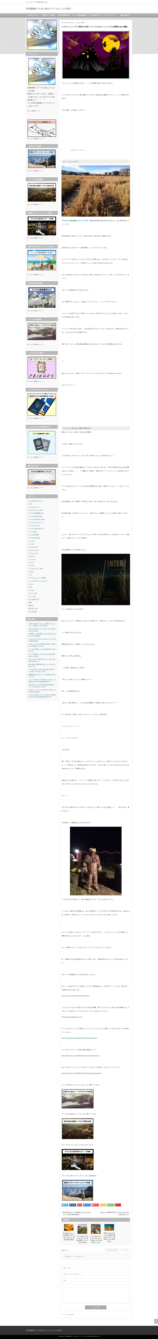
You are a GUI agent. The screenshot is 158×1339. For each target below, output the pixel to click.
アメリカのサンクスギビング (36, 522)
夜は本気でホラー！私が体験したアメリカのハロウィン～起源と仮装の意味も (77, 1213)
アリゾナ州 (31, 540)
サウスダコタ (31, 559)
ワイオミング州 (32, 593)
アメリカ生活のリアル (94, 15)
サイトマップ (109, 15)
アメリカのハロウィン (67, 22)
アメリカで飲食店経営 (79, 15)
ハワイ (30, 574)
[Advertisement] (103, 136)
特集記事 (30, 605)
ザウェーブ (31, 562)
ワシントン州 (31, 596)
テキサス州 (31, 565)
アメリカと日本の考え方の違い (36, 519)
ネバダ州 (30, 571)
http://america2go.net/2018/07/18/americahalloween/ (79, 1038)
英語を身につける (33, 608)
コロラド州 (31, 556)
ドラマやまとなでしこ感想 (35, 568)
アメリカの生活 (32, 531)
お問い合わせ (124, 15)
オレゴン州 (31, 543)
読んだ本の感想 (32, 611)
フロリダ (30, 584)
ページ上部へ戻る (156, 1321)
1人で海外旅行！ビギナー (35, 500)
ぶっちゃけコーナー (33, 507)
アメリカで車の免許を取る (35, 516)
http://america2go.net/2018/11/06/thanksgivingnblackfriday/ (81, 1073)
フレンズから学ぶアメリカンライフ (37, 580)
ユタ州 (30, 587)
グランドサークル (33, 553)
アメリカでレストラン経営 (35, 510)
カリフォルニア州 (33, 547)
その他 (30, 503)
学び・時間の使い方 (33, 599)
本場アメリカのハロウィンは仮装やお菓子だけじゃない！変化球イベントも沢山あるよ (109, 1237)
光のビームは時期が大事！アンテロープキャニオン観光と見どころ (114, 1213)
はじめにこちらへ (33, 15)
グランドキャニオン (33, 550)
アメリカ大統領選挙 (33, 534)
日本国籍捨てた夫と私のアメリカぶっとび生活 (48, 8)
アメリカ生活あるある (34, 537)
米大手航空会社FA (64, 15)
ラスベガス (31, 590)
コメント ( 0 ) (124, 1250)
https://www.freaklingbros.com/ (71, 1017)
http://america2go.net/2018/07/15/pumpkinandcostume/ (80, 1055)
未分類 (30, 602)
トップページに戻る (68, 1314)
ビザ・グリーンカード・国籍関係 (37, 577)
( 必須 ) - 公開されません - (72, 1274)
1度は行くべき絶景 (48, 15)
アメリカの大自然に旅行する (36, 528)
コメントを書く (80, 22)
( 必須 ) (67, 1267)
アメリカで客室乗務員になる (36, 513)
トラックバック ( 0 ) (112, 1250)
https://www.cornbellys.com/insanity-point (75, 995)
